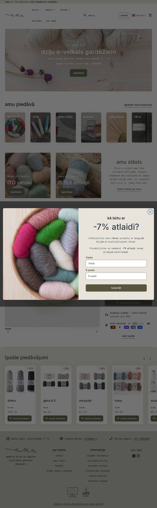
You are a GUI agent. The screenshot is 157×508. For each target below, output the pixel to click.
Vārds (89, 257)
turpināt (116, 287)
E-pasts (90, 270)
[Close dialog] (150, 211)
